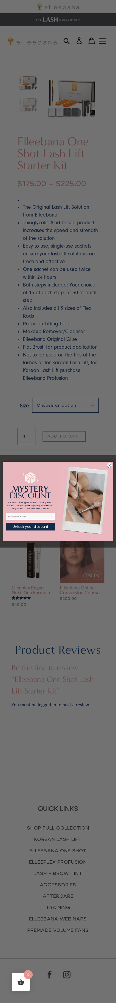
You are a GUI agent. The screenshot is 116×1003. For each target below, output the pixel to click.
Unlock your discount (30, 526)
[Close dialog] (109, 465)
